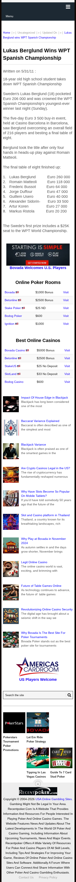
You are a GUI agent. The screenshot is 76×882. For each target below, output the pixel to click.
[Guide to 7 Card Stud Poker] (61, 758)
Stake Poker (13, 308)
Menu (9, 16)
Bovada (10, 292)
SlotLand (10, 374)
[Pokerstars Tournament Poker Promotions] (14, 722)
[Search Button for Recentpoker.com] (68, 695)
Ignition (9, 323)
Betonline (11, 300)
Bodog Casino (14, 381)
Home (6, 32)
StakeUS (10, 366)
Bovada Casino (15, 350)
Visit (66, 292)
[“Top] (38, 784)
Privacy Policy (48, 877)
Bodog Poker (13, 316)
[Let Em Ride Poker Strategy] (38, 722)
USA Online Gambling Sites (53, 799)
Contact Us (26, 877)
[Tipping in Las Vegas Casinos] (38, 758)
